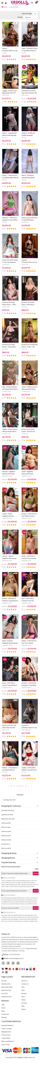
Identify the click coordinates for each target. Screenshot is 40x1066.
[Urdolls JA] (13, 969)
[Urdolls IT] (20, 969)
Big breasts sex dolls (8, 819)
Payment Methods (7, 1025)
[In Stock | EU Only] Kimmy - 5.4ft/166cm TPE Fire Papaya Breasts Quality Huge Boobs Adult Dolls (10, 346)
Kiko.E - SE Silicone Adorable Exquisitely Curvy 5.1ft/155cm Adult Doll (30, 176)
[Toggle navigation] (2, 3)
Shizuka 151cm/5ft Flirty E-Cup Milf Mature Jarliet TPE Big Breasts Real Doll (29, 219)
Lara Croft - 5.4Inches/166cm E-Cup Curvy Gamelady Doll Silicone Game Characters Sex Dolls (29, 726)
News (23, 996)
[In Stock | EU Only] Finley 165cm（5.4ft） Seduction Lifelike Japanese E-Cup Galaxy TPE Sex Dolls (9, 303)
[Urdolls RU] (27, 969)
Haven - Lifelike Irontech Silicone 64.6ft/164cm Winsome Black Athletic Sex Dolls (29, 388)
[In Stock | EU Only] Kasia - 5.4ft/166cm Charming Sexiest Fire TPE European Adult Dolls (28, 303)
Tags (2, 1004)
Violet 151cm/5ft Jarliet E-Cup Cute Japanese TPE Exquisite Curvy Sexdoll (10, 261)
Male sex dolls (6, 827)
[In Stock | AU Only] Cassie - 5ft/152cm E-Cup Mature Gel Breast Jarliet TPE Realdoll (29, 430)
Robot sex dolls (6, 840)
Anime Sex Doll (6, 990)
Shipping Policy (6, 1032)
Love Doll (4, 993)
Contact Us (25, 984)
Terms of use (5, 1044)
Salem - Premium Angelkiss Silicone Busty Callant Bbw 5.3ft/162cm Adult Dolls (10, 642)
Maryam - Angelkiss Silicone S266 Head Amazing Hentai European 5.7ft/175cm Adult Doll (9, 473)
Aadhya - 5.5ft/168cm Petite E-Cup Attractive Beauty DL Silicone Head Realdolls (29, 769)
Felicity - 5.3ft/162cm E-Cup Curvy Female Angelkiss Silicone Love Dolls (29, 642)
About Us (24, 981)
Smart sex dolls (6, 831)
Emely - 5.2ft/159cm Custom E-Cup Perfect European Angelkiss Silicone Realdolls (29, 557)
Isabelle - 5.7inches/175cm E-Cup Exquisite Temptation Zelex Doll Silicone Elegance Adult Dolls (29, 261)
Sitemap (4, 1017)
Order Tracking (6, 1028)
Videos (23, 1000)
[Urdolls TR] (34, 969)
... (28, 786)
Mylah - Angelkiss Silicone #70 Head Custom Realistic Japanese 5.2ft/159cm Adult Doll (29, 473)
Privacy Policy (6, 1035)
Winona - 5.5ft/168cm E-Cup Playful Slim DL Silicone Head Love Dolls (10, 769)
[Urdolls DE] (6, 969)
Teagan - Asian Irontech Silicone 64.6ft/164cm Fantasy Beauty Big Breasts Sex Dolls (9, 430)
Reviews (24, 993)
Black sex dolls (6, 848)
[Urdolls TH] (6, 972)
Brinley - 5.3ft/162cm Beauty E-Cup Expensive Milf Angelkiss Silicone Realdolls (10, 599)
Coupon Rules (5, 1038)
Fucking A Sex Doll (9, 800)
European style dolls (7, 810)
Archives (24, 1003)
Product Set (5, 1014)
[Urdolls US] (3, 969)
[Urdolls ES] (10, 969)
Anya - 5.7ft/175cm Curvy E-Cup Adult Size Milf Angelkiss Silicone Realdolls (9, 684)
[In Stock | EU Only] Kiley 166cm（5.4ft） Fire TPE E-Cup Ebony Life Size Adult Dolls (30, 346)
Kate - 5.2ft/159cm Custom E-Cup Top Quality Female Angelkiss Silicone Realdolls (30, 599)
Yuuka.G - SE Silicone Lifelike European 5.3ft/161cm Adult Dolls (29, 134)
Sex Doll (4, 981)
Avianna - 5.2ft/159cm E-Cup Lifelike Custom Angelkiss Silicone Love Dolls (29, 515)
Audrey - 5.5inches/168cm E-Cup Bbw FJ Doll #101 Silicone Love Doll (9, 49)
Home (5, 7)
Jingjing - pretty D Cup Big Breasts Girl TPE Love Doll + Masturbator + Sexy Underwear (10, 92)
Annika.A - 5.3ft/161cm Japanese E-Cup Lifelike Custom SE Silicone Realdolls (9, 219)
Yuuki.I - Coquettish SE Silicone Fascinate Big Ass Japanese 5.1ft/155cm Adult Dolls (10, 134)
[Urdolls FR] (23, 969)
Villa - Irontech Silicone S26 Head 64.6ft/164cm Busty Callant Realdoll (10, 388)
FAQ (22, 987)
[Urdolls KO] (3, 972)
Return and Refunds (7, 1041)
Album (23, 1009)
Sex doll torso (5, 844)
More (37, 869)
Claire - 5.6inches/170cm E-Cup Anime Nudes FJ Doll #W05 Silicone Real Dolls (29, 49)
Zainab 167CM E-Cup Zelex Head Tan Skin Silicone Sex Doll (9, 726)
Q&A (23, 990)
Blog (2, 1011)
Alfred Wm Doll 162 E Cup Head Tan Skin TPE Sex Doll (29, 92)
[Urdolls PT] (17, 969)
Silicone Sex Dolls (6, 987)
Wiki (22, 1006)
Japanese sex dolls (7, 814)
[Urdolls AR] (30, 969)
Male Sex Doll (5, 984)
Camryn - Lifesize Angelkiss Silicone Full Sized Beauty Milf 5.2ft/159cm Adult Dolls (10, 557)
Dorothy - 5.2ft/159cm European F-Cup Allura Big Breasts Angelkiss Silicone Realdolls (29, 684)
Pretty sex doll (6, 823)
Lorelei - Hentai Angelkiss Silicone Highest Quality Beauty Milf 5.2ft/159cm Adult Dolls (9, 515)
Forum (3, 1008)
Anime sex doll (6, 835)
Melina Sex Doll (6, 996)
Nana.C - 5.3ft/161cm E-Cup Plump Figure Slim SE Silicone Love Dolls (10, 176)
